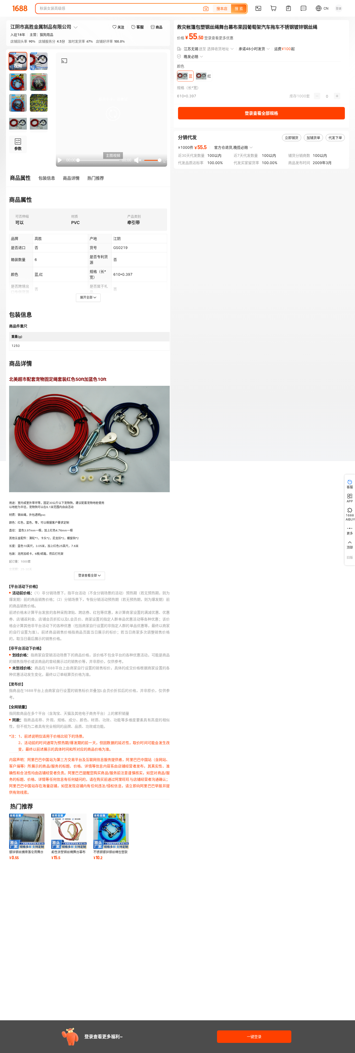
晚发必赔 (191, 56)
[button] (113, 114)
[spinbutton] (327, 96)
